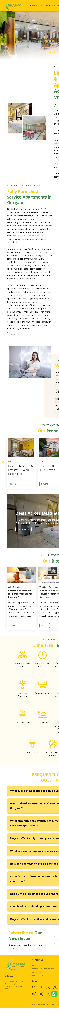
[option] (21, 462)
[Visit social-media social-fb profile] (34, 987)
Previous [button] (3, 462)
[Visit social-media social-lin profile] (48, 987)
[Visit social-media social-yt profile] (41, 994)
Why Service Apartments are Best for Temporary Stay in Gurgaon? (20, 592)
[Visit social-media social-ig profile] (34, 994)
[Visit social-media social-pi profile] (55, 987)
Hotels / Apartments (41, 5)
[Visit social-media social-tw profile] (41, 987)
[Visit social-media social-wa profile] (48, 994)
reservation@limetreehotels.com (45, 968)
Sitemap (31, 1004)
